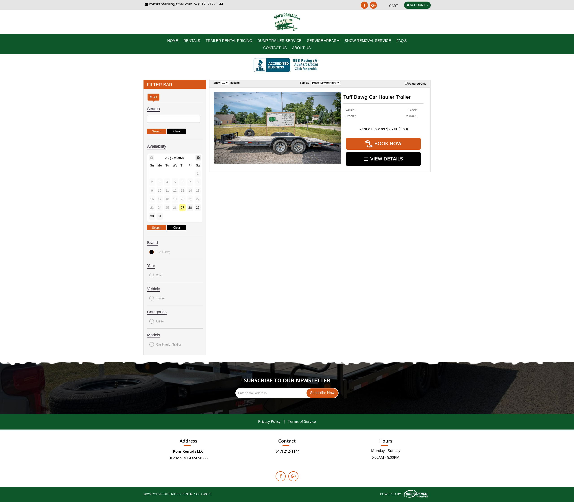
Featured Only (417, 83)
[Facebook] (364, 5)
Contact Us (275, 48)
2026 (159, 275)
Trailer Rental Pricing (229, 41)
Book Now (388, 144)
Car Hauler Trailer (168, 344)
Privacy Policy (269, 421)
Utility (160, 321)
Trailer (160, 298)
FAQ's (401, 41)
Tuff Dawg (163, 252)
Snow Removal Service (368, 41)
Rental (153, 97)
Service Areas (322, 41)
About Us (301, 48)
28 (190, 207)
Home (172, 41)
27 (182, 207)
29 (198, 207)
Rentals (191, 41)
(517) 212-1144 (210, 4)
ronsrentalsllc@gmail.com (170, 4)
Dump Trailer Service (279, 41)
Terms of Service (302, 421)
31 (159, 216)
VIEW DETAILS (386, 159)
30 (152, 216)
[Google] (373, 5)
